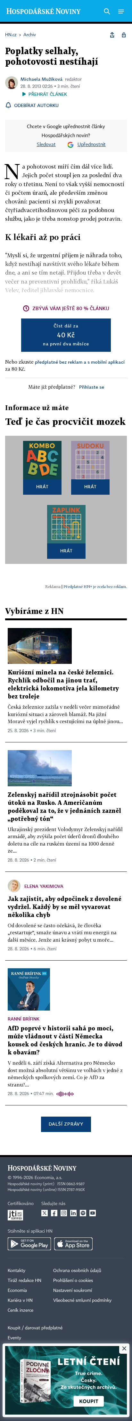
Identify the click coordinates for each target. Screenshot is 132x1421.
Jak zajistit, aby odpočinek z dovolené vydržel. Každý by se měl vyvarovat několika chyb (64, 907)
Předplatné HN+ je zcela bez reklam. (95, 586)
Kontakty (16, 1270)
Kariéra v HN (20, 1300)
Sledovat (46, 145)
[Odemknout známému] (123, 35)
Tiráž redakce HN (24, 1280)
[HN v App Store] (73, 1243)
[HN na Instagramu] (64, 1213)
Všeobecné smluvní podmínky (82, 1300)
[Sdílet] (112, 35)
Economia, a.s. (48, 1178)
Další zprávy (66, 1124)
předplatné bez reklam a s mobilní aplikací (80, 362)
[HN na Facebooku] (54, 1213)
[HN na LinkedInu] (73, 1213)
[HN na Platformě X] (44, 1213)
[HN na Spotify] (83, 1213)
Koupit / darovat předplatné (35, 1328)
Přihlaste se (91, 387)
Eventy (14, 1338)
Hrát (42, 486)
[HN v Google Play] (29, 1243)
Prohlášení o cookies (73, 1280)
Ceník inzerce (20, 1310)
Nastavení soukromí (72, 1290)
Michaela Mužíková (41, 79)
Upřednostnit (92, 145)
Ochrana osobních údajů (77, 1270)
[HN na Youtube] (92, 1213)
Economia (17, 1290)
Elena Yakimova (43, 886)
